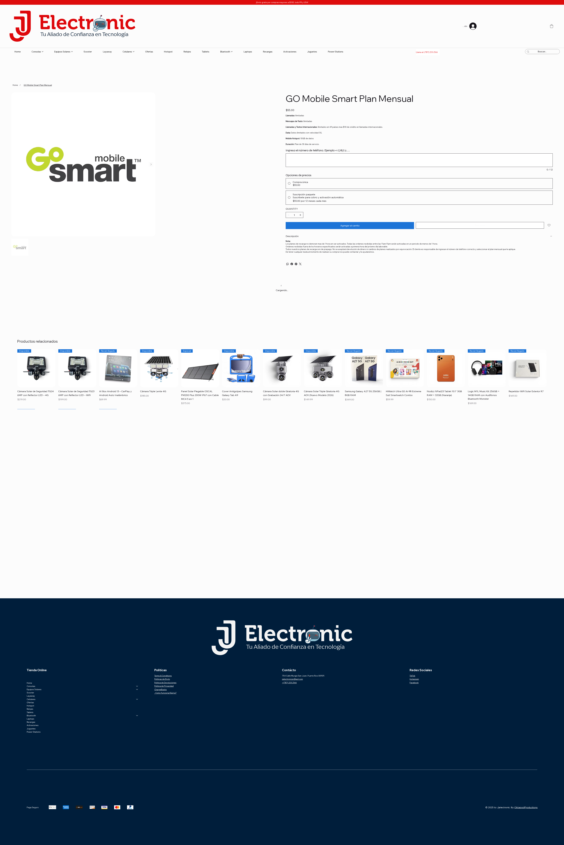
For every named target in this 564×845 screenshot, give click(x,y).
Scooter (30, 692)
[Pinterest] (296, 264)
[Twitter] (300, 264)
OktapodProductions (526, 807)
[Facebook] (292, 264)
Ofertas (30, 702)
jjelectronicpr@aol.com (292, 679)
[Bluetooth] (137, 715)
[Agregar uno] (300, 215)
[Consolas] (137, 686)
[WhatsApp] (287, 264)
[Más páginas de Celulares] (133, 51)
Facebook (414, 682)
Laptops (30, 719)
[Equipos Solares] (137, 689)
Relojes (30, 709)
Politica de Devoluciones (165, 682)
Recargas (31, 722)
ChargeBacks (160, 689)
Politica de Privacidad (164, 686)
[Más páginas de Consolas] (42, 51)
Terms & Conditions (163, 676)
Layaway (31, 696)
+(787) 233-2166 (289, 682)
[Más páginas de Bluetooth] (232, 51)
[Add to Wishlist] (549, 225)
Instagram (414, 679)
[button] (551, 26)
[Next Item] (151, 164)
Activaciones (32, 725)
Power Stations (34, 732)
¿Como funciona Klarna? (165, 693)
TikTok (412, 676)
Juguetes (31, 728)
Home (29, 683)
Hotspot (30, 706)
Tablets (30, 712)
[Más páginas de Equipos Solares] (72, 51)
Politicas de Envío (162, 679)
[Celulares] (137, 699)
